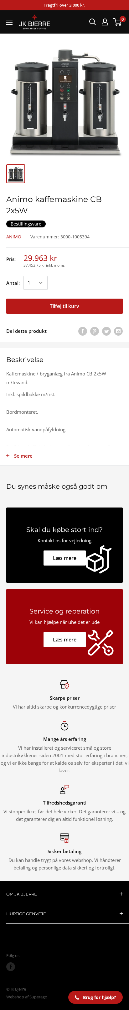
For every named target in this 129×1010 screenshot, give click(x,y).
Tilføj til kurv (64, 306)
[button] (95, 997)
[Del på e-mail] (118, 331)
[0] (117, 22)
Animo (13, 237)
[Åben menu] (9, 22)
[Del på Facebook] (82, 331)
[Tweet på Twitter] (106, 331)
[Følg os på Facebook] (10, 966)
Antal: (13, 283)
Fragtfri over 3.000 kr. (64, 5)
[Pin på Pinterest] (94, 331)
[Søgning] (92, 22)
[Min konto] (105, 22)
